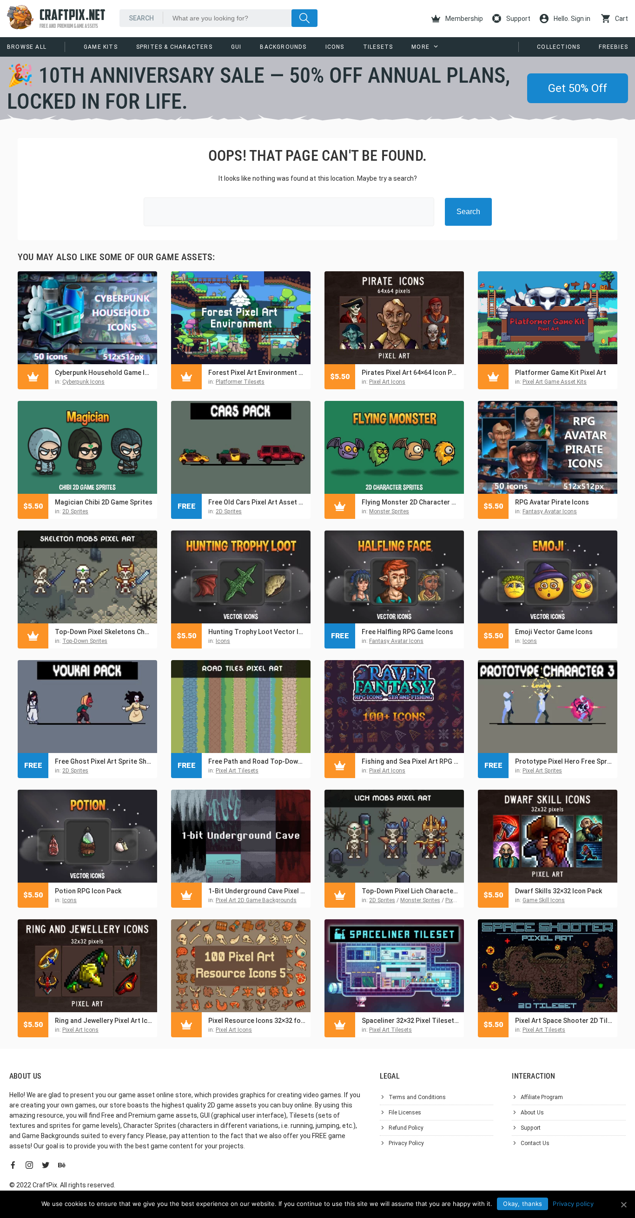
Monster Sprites (389, 511)
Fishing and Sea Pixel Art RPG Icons (410, 761)
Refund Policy (406, 1128)
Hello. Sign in (571, 18)
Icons (334, 47)
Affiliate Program (542, 1097)
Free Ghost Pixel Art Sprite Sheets (103, 761)
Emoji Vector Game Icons (554, 631)
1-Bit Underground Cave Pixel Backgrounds (257, 891)
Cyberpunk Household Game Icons (103, 372)
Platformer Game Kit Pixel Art (560, 372)
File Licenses (405, 1112)
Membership (463, 18)
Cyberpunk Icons (83, 382)
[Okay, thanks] (623, 1204)
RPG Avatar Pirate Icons (552, 502)
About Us (532, 1112)
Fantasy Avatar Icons (550, 511)
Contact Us (535, 1143)
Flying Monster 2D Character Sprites (410, 502)
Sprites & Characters (174, 47)
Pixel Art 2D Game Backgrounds (256, 900)
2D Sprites (75, 511)
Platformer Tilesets (240, 382)
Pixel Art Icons (387, 382)
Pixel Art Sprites (542, 770)
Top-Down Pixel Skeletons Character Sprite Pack (103, 631)
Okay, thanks (522, 1203)
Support (517, 18)
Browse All (26, 47)
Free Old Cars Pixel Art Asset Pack (257, 502)
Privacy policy (573, 1203)
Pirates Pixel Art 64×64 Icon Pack (410, 372)
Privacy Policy (406, 1143)
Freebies (613, 47)
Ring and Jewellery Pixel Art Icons (103, 1020)
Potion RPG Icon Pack (88, 891)
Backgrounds (283, 47)
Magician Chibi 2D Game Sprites (103, 502)
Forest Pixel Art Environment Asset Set (257, 372)
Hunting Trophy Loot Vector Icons (257, 631)
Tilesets (378, 47)
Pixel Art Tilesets (237, 770)
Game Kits (101, 47)
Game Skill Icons (544, 900)
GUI (236, 47)
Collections (558, 47)
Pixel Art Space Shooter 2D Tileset (564, 1020)
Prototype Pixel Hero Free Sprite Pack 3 (564, 761)
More (420, 47)
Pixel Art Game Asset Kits (555, 382)
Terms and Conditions (417, 1097)
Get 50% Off (577, 88)
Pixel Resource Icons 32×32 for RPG (257, 1020)
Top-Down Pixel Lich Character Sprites (410, 891)
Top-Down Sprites (84, 641)
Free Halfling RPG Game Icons (407, 631)
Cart (621, 18)
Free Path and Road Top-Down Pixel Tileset (257, 761)
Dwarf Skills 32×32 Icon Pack (558, 891)
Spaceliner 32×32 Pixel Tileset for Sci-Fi (410, 1020)
